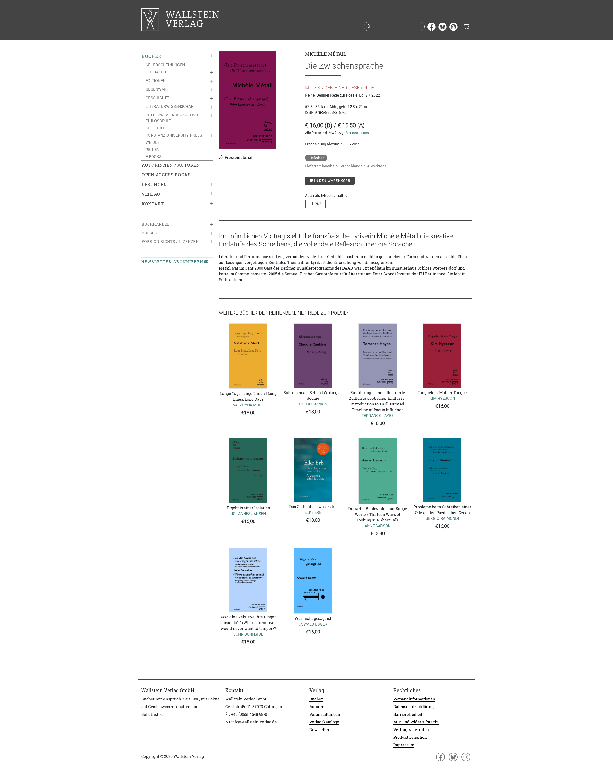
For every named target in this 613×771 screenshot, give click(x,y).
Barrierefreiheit (407, 714)
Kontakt (153, 204)
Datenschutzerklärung (414, 706)
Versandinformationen (414, 699)
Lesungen (154, 185)
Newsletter (319, 729)
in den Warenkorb (331, 181)
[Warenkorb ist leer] (466, 26)
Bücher (151, 56)
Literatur (156, 72)
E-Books (154, 156)
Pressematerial (238, 157)
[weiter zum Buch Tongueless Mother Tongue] (442, 355)
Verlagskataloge (324, 722)
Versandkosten (357, 132)
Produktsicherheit (410, 737)
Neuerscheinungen (165, 64)
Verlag (151, 194)
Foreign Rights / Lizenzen (170, 241)
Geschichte (157, 97)
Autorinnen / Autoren (171, 165)
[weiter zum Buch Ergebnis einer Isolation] (248, 470)
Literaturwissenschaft (170, 106)
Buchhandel (156, 224)
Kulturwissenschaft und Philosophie (172, 117)
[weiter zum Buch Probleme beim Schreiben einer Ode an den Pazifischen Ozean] (442, 470)
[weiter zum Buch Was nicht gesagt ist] (313, 581)
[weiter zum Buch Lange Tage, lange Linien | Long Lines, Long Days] (248, 355)
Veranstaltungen (324, 714)
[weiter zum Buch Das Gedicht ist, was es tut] (313, 470)
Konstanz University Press (174, 135)
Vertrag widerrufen (411, 729)
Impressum (403, 745)
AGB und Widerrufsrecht (416, 722)
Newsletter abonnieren (172, 261)
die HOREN (156, 128)
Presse (149, 232)
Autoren (316, 706)
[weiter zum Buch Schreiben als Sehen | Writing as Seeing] (313, 355)
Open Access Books (166, 175)
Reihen (152, 149)
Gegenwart (157, 89)
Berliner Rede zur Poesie (337, 95)
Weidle (153, 142)
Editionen (155, 80)
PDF (318, 204)
